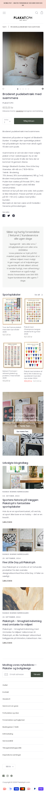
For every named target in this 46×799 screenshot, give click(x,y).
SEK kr (8, 766)
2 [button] (20, 89)
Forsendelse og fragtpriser (14, 720)
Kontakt (6, 692)
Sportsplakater (12, 294)
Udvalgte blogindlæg (15, 463)
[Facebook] (3, 775)
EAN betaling (8, 734)
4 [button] (25, 89)
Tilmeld (36, 674)
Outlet (5, 685)
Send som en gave (10, 706)
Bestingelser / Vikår (11, 727)
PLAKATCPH (8, 103)
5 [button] (28, 89)
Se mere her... (23, 431)
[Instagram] (7, 775)
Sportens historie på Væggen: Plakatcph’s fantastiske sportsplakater (21, 503)
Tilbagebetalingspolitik (12, 748)
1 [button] (17, 89)
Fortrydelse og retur (11, 713)
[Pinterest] (11, 775)
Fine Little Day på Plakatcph (19, 562)
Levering (19, 111)
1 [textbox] (4, 122)
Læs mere (7, 521)
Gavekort (6, 699)
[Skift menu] (4, 12)
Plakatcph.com (23, 782)
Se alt (38, 294)
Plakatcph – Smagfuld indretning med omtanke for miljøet (22, 622)
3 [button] (23, 89)
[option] (23, 58)
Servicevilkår (8, 741)
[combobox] (7, 121)
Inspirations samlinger (12, 755)
